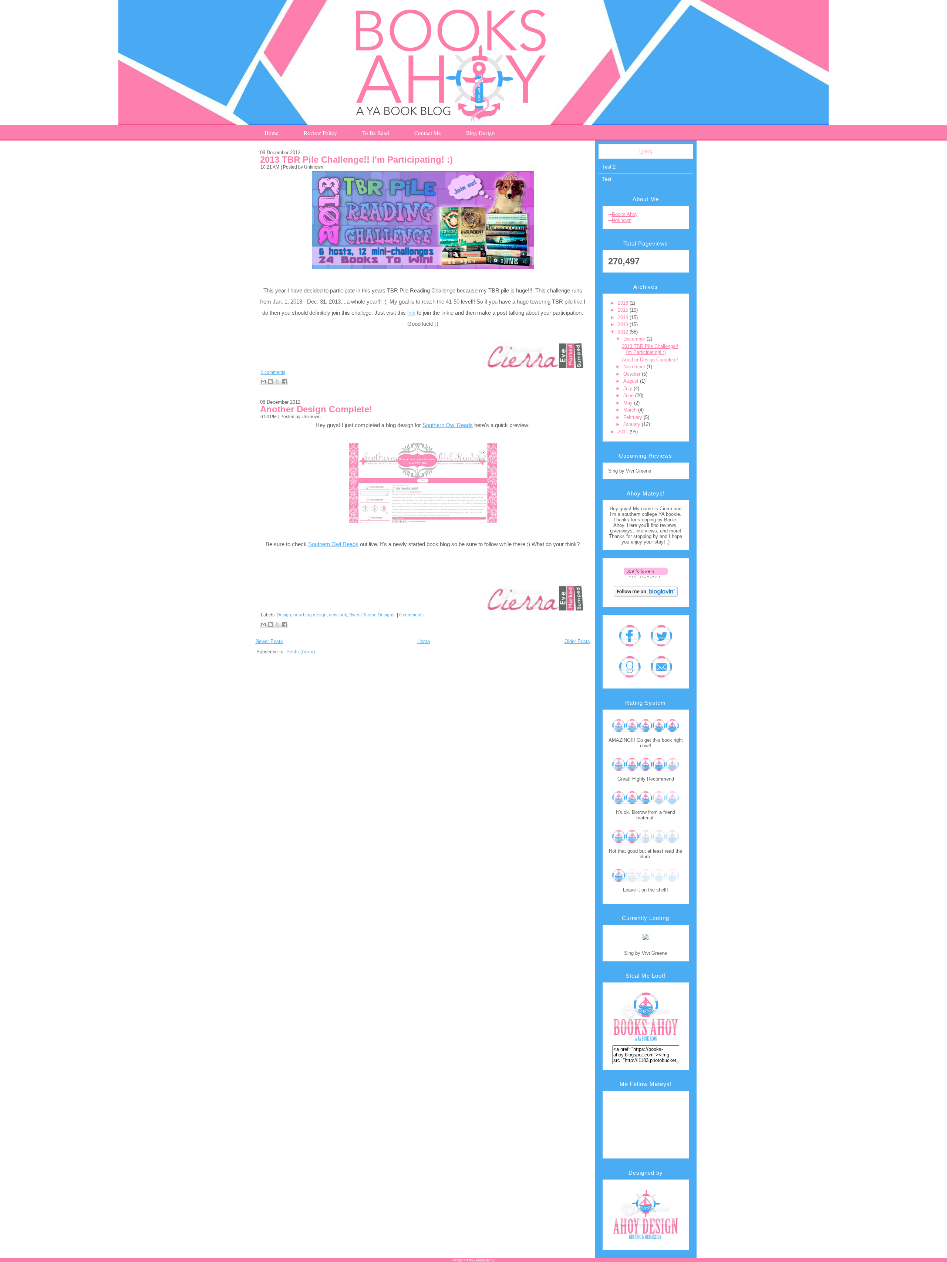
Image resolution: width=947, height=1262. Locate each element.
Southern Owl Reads (447, 425)
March (630, 410)
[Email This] (263, 381)
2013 (624, 324)
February (633, 417)
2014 (624, 317)
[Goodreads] (630, 680)
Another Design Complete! (316, 409)
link (411, 312)
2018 (624, 303)
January (632, 424)
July (628, 388)
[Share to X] (277, 381)
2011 (624, 431)
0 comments (273, 372)
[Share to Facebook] (284, 381)
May (628, 403)
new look (338, 615)
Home (423, 641)
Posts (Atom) (300, 651)
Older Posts (577, 641)
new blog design (310, 615)
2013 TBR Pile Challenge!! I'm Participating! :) (356, 160)
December (635, 339)
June (629, 395)
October (632, 374)
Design (284, 615)
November (635, 366)
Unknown (621, 220)
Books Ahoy (625, 214)
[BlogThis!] (270, 381)
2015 (624, 310)
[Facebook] (630, 649)
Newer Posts (269, 641)
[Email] (661, 680)
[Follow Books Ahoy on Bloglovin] (645, 579)
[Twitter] (661, 649)
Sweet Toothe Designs (371, 615)
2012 (624, 332)
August (631, 381)
